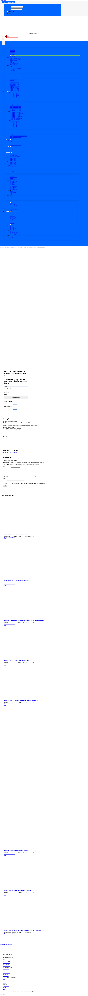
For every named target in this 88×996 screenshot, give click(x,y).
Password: (9, 9)
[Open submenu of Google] (10, 211)
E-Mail (5, 481)
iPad (8, 57)
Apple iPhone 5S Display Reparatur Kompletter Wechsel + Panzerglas (22, 930)
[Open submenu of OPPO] (10, 224)
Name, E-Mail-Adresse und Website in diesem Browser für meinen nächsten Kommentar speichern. (25, 483)
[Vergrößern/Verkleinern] (0, 994)
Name (4, 478)
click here (15, 404)
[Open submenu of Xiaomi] (10, 146)
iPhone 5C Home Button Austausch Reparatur (16, 660)
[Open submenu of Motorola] (11, 152)
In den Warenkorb (16, 397)
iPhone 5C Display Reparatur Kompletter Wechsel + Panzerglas (21, 700)
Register (8, 15)
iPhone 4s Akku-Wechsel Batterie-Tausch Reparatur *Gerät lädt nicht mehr (24, 620)
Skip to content (3, 0)
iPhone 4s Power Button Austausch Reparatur (16, 850)
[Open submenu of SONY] (10, 139)
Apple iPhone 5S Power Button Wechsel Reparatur (17, 890)
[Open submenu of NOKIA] (11, 201)
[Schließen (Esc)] (4, 994)
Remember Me (11, 11)
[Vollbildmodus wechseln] (1, 994)
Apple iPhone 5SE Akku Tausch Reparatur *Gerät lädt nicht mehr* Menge (7, 391)
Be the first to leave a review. (10, 375)
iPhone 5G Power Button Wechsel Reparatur (16, 534)
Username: (9, 6)
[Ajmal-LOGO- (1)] (20, 31)
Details (13, 537)
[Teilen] (3, 994)
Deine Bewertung (7, 466)
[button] (9, 401)
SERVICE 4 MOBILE (6, 944)
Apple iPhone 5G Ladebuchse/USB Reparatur (16, 580)
